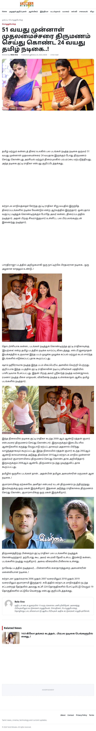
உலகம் (65, 11)
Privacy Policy (81, 715)
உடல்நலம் (55, 11)
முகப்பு (5, 20)
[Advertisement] (48, 130)
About (63, 715)
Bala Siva (14, 55)
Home (4, 11)
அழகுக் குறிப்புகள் (17, 11)
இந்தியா (44, 11)
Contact (71, 715)
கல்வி (74, 11)
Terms (91, 715)
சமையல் (83, 11)
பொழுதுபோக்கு (16, 20)
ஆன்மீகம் (33, 11)
